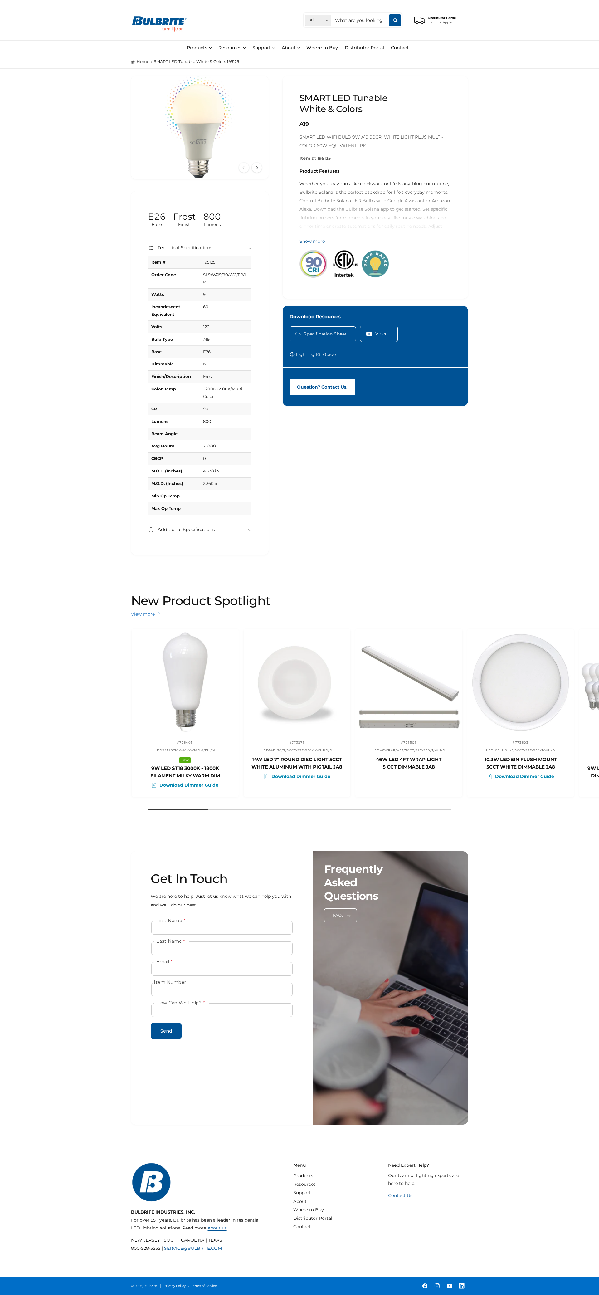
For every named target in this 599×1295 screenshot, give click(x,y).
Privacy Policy (174, 1286)
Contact (302, 1226)
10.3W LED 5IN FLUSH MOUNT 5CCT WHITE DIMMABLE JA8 (521, 763)
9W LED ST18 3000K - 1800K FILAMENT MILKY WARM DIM (185, 772)
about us (217, 1227)
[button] (199, 48)
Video (381, 333)
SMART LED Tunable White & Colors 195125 (196, 61)
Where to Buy (308, 1209)
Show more (312, 241)
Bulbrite (150, 1286)
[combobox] (368, 20)
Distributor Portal (312, 1218)
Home (143, 61)
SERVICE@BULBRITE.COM (193, 1248)
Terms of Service (204, 1286)
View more (143, 614)
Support (261, 48)
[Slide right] (257, 168)
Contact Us (400, 1195)
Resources (229, 48)
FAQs (338, 915)
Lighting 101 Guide (316, 354)
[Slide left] (244, 168)
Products (197, 48)
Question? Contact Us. (322, 387)
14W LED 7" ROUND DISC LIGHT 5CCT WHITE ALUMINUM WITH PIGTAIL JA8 (296, 763)
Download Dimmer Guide (188, 785)
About (288, 48)
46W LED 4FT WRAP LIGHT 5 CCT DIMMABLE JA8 (408, 763)
